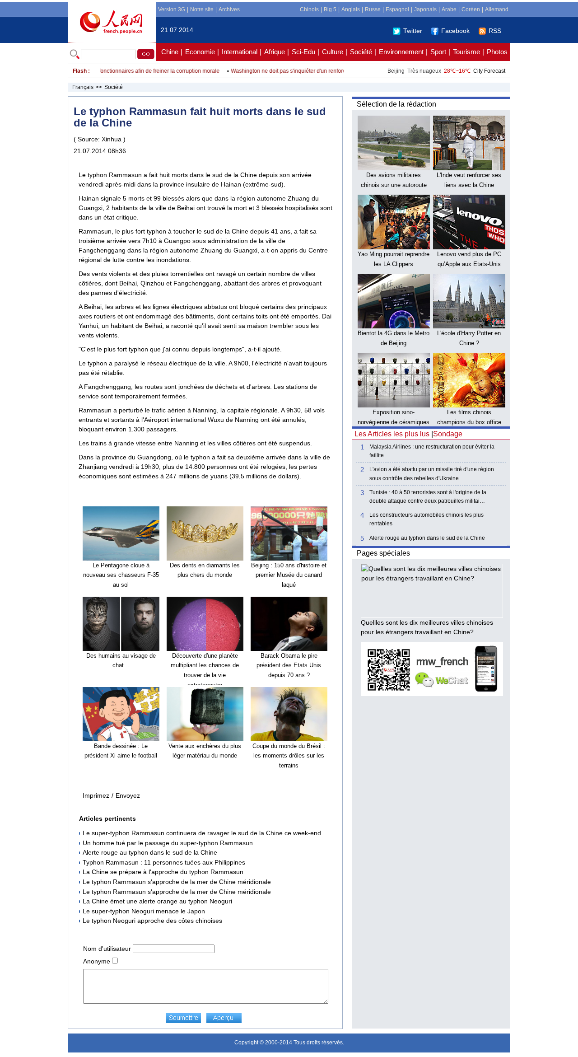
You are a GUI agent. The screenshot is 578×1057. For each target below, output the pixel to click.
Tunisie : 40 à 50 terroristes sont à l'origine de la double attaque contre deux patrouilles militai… (427, 496)
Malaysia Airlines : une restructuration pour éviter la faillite (431, 451)
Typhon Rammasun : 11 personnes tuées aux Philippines (164, 862)
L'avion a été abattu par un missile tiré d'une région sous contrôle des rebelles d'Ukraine (431, 473)
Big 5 (330, 9)
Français (82, 87)
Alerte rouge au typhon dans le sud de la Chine (150, 852)
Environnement (401, 52)
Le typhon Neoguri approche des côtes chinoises (152, 920)
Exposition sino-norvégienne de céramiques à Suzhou (393, 422)
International (239, 52)
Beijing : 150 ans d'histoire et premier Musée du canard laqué (288, 575)
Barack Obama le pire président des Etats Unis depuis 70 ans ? (288, 665)
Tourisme (466, 52)
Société (361, 52)
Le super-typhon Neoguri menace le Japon (144, 911)
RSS (495, 30)
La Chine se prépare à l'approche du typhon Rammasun (163, 871)
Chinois (309, 9)
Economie (200, 52)
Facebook (455, 30)
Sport (438, 52)
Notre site (202, 9)
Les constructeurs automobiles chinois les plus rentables (426, 519)
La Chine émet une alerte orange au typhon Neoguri (157, 901)
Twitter (412, 30)
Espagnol (397, 9)
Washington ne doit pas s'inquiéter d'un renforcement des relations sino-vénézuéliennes (327, 71)
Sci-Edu (303, 52)
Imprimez (96, 795)
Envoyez (128, 795)
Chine (169, 52)
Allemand (496, 9)
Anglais (350, 9)
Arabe (449, 9)
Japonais (425, 9)
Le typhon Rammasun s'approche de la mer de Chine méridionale (177, 881)
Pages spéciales (383, 553)
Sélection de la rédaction (396, 104)
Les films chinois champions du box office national (469, 422)
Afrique (274, 52)
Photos (497, 52)
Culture (332, 52)
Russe (373, 9)
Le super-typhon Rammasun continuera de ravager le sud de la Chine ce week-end (202, 833)
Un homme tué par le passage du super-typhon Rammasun (168, 843)
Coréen (470, 9)
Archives (229, 9)
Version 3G (171, 9)
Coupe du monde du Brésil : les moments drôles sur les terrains (288, 756)
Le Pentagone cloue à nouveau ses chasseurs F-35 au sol (121, 575)
